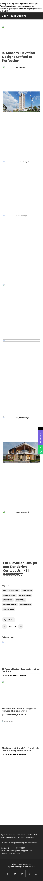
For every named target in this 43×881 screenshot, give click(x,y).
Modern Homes (25, 605)
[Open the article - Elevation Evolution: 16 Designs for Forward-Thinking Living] (21, 693)
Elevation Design (9, 595)
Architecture (10, 675)
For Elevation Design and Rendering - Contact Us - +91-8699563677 (20, 568)
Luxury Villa (20, 600)
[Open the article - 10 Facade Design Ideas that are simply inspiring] (21, 653)
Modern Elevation (9, 605)
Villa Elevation (8, 609)
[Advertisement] (21, 136)
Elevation (21, 675)
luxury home (7, 600)
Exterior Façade (25, 595)
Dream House (27, 591)
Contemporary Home (11, 591)
